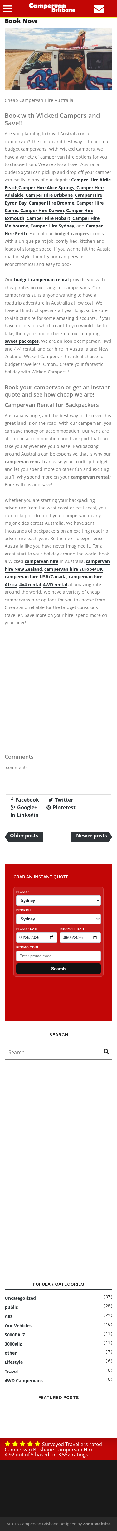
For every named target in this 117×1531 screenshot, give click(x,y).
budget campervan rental (41, 280)
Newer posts (91, 835)
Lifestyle (14, 1362)
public (11, 1307)
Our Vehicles (18, 1326)
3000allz (13, 1344)
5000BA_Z (15, 1335)
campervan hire (41, 561)
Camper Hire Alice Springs (46, 187)
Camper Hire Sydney (51, 226)
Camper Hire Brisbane (48, 195)
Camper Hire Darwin (41, 210)
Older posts (24, 835)
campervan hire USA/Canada (35, 577)
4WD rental (55, 584)
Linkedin (28, 814)
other (11, 1353)
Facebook (27, 799)
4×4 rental (30, 584)
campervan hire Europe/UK (73, 569)
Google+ (27, 807)
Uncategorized (20, 1298)
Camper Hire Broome (50, 203)
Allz (8, 1316)
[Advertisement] (58, 694)
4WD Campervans (24, 1380)
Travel (11, 1371)
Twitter (64, 799)
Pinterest (64, 807)
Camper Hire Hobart (47, 218)
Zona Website (97, 1524)
